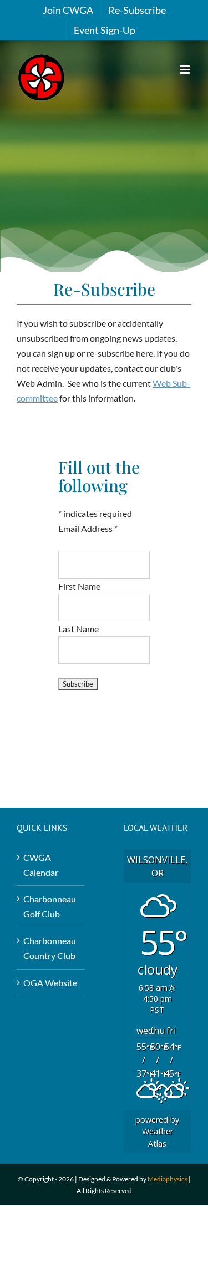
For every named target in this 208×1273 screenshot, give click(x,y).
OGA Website (50, 982)
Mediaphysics (167, 1179)
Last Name (78, 628)
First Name (79, 586)
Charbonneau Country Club (49, 948)
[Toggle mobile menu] (185, 69)
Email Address (88, 528)
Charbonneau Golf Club (49, 906)
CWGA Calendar (40, 865)
